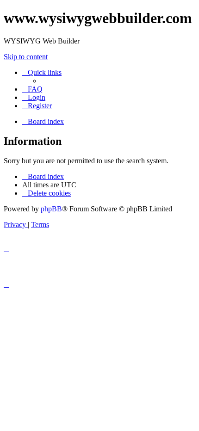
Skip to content (26, 57)
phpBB (51, 209)
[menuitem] (32, 89)
